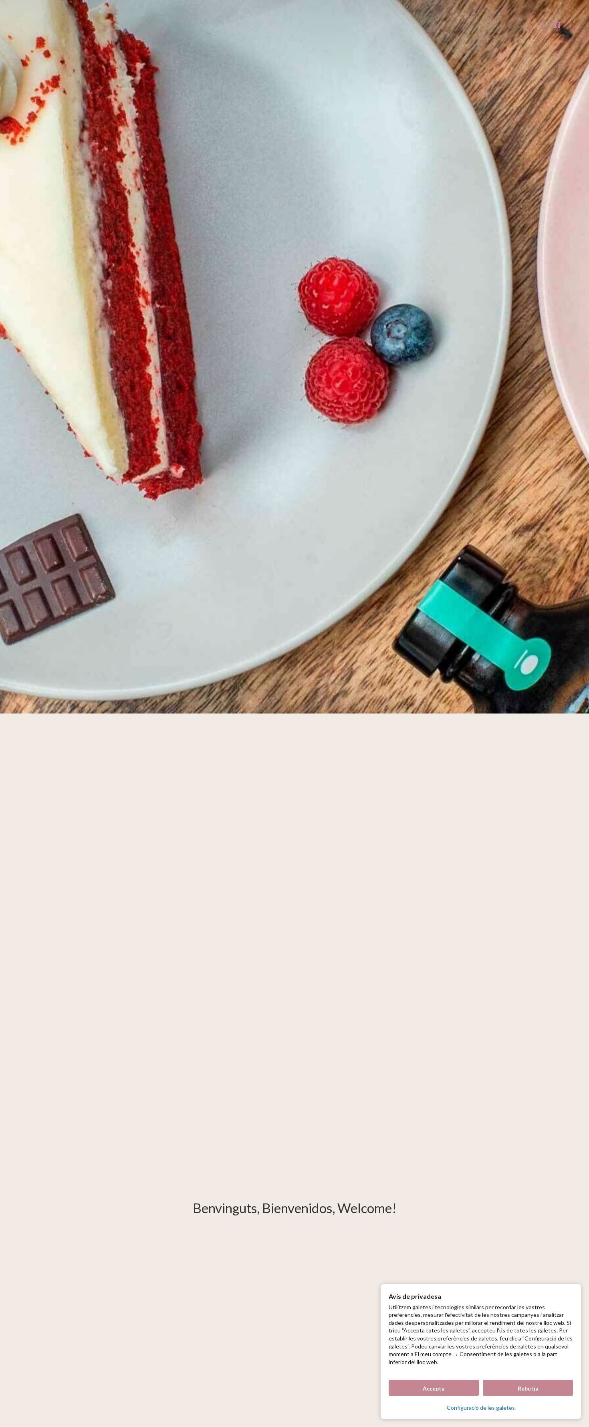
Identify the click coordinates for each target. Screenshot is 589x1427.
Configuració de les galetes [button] (481, 1407)
